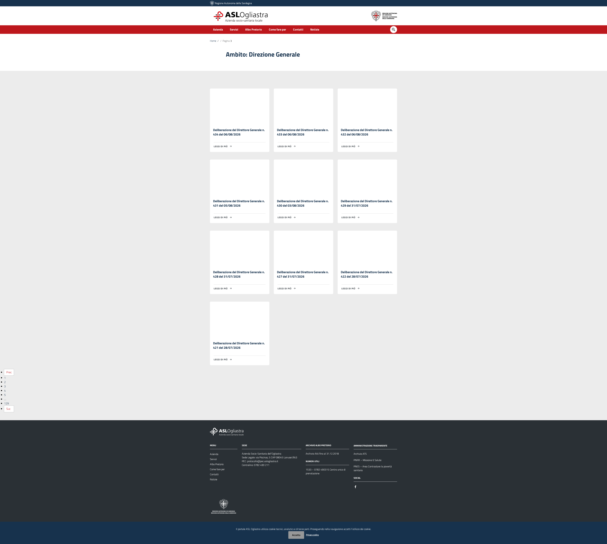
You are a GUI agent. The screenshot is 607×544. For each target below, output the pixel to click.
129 (6, 403)
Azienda (218, 29)
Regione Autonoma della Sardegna (233, 3)
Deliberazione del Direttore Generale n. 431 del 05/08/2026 (239, 203)
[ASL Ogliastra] (212, 3)
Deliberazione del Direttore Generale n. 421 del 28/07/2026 (239, 345)
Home (213, 41)
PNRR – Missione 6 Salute (367, 460)
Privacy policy (312, 534)
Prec (9, 372)
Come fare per (277, 29)
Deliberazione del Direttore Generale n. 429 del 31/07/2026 (366, 203)
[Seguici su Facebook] (355, 486)
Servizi (234, 29)
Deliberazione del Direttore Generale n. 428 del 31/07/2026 (239, 274)
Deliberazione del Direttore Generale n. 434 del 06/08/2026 (239, 132)
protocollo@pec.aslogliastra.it (262, 461)
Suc (8, 409)
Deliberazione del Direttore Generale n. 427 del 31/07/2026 (303, 274)
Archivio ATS (360, 454)
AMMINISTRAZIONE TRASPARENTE (370, 445)
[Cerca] (393, 29)
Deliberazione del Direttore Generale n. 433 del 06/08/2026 (303, 132)
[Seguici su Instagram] (361, 486)
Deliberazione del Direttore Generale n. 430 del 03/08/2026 (303, 203)
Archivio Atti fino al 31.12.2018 (322, 453)
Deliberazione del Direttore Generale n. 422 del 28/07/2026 (366, 274)
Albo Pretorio (253, 29)
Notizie (314, 29)
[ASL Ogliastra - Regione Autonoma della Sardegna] (227, 431)
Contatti (298, 29)
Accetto (296, 535)
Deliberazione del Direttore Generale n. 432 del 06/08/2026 (366, 132)
